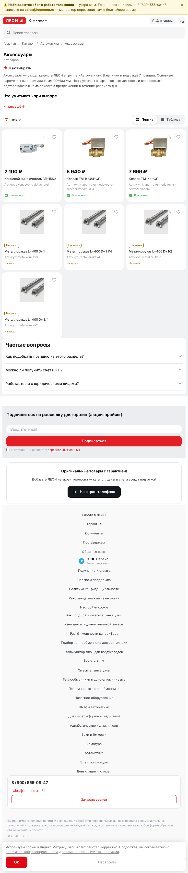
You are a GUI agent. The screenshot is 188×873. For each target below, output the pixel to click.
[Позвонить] (181, 20)
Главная (9, 43)
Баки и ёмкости (94, 734)
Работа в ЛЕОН (94, 515)
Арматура (94, 744)
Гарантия (94, 524)
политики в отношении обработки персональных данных (83, 820)
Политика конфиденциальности (94, 589)
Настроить (107, 862)
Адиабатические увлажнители (94, 725)
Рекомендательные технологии (94, 598)
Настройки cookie (94, 607)
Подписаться (94, 441)
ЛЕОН (12, 20)
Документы (94, 533)
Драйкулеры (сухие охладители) (94, 716)
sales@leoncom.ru (39, 10)
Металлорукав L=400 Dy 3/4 (26, 319)
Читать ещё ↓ (14, 106)
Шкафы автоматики (94, 707)
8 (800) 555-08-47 (30, 782)
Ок (16, 862)
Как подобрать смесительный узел (94, 615)
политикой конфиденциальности (32, 852)
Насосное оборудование (94, 698)
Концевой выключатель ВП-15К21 (30, 179)
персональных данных (64, 450)
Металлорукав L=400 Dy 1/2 (150, 251)
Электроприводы (94, 762)
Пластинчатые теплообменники (94, 689)
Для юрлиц (164, 20)
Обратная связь (94, 552)
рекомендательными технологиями (90, 852)
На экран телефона (97, 491)
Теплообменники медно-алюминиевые (94, 679)
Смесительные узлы (94, 670)
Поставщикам (94, 542)
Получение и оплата (94, 570)
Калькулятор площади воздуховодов (94, 652)
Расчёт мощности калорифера (94, 633)
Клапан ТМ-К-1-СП (144, 179)
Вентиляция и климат (94, 771)
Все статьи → (94, 660)
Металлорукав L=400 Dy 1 (24, 251)
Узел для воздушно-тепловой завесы (94, 624)
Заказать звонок (94, 799)
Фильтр (15, 119)
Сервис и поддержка (94, 580)
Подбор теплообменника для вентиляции (94, 643)
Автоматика (49, 43)
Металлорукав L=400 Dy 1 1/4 (89, 251)
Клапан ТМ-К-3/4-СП (84, 179)
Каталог (28, 43)
